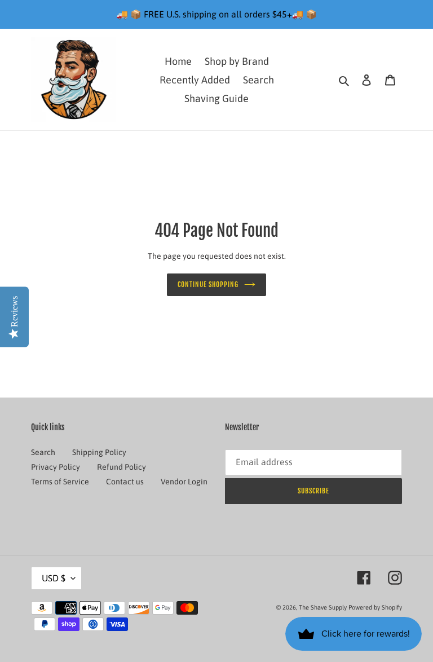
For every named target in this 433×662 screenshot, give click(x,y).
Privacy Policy (55, 466)
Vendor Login (184, 481)
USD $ (53, 578)
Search (43, 452)
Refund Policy (121, 466)
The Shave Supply (323, 607)
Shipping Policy (99, 452)
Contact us (125, 481)
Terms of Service (60, 481)
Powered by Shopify (375, 607)
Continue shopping (208, 284)
